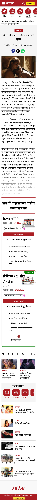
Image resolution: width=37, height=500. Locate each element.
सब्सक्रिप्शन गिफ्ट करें (14, 295)
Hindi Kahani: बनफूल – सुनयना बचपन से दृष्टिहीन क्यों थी (18, 412)
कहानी (7, 398)
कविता (17, 444)
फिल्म (11, 21)
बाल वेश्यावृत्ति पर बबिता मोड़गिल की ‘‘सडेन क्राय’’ (8, 375)
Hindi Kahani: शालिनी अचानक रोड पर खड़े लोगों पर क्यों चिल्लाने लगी (17, 474)
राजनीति (16, 398)
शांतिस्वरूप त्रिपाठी (11, 45)
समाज (25, 398)
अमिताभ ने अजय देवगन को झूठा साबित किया (26, 375)
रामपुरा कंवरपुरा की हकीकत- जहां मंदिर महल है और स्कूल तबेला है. (18, 460)
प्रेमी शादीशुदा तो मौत (23, 423)
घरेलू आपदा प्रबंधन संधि (23, 435)
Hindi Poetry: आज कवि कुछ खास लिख (25, 448)
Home (4, 21)
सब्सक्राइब (30, 3)
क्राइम (17, 420)
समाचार (19, 21)
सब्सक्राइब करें (18, 234)
